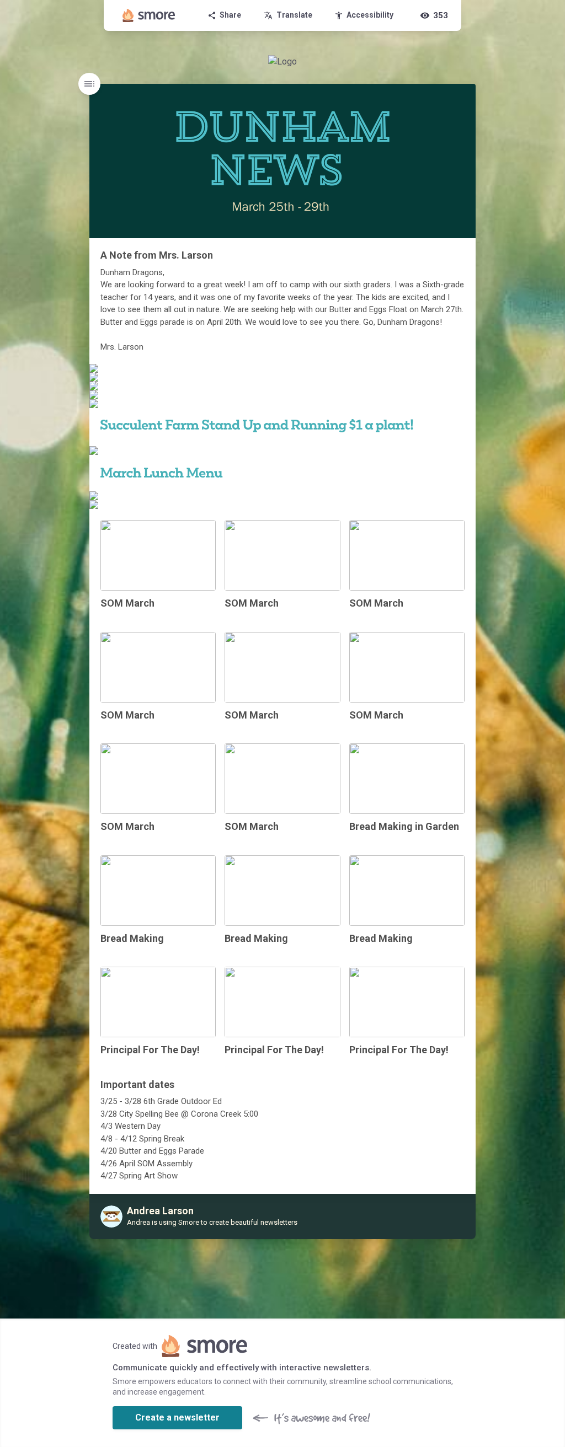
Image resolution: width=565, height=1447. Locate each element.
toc (89, 83)
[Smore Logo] (149, 15)
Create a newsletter (177, 1417)
